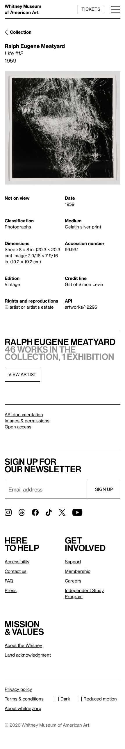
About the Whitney (23, 645)
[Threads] (21, 512)
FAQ (9, 580)
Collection (20, 32)
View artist (22, 374)
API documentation (24, 414)
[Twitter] (62, 512)
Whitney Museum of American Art (23, 9)
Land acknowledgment (28, 654)
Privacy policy (18, 689)
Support (73, 561)
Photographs (18, 226)
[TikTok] (48, 512)
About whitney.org (23, 708)
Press (11, 590)
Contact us (15, 571)
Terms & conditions (24, 698)
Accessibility (17, 561)
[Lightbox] (62, 128)
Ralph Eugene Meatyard (35, 46)
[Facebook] (35, 512)
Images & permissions (27, 420)
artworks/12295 (81, 307)
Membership (77, 571)
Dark (65, 698)
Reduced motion (100, 698)
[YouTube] (77, 512)
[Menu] (116, 9)
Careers (73, 580)
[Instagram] (8, 512)
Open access (18, 426)
